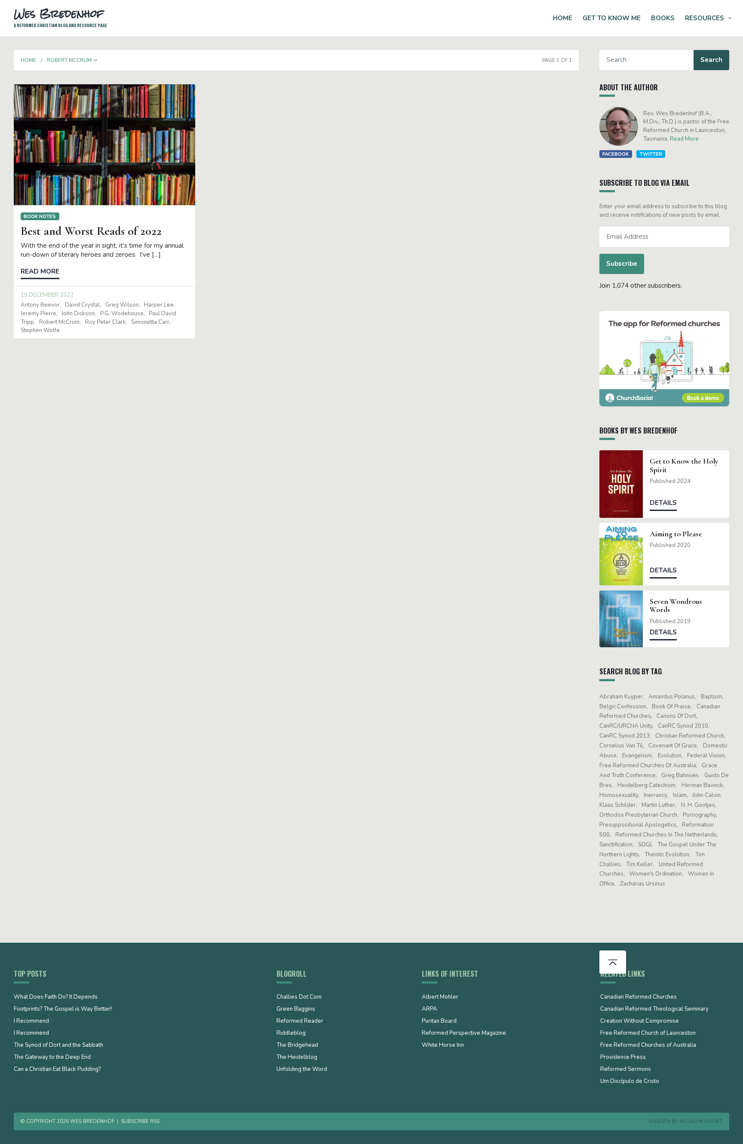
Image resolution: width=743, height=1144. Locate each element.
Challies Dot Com (299, 997)
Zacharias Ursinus (642, 884)
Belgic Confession (622, 706)
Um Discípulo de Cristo (629, 1081)
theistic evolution (667, 854)
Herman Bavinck (702, 785)
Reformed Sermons (625, 1069)
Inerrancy (655, 795)
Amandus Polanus (671, 697)
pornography (699, 815)
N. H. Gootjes (698, 805)
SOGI (644, 845)
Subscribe (621, 263)
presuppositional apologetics (637, 825)
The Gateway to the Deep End (52, 1057)
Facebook (615, 154)
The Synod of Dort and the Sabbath (58, 1045)
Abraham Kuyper (621, 697)
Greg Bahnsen (679, 775)
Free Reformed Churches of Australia (647, 765)
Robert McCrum (59, 322)
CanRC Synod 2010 (683, 726)
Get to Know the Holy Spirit (684, 465)
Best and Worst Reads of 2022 (91, 231)
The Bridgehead (297, 1045)
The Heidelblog (296, 1057)
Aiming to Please (676, 533)
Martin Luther (658, 805)
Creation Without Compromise (639, 1021)
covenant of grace (672, 746)
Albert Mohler (440, 997)
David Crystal (82, 305)
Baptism (711, 697)
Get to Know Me (612, 18)
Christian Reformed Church (689, 736)
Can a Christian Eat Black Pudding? (57, 1069)
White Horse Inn (443, 1045)
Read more (40, 271)
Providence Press (623, 1057)
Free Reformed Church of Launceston (648, 1033)
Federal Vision (706, 756)
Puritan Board (439, 1021)
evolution (670, 756)
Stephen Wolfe (40, 330)
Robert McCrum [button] (69, 60)
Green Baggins (295, 1009)
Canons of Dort (676, 716)
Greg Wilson (122, 305)
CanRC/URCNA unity (625, 726)
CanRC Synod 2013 (624, 736)
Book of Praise (671, 706)
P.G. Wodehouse (122, 313)
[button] (96, 60)
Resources (704, 18)
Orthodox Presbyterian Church (638, 815)
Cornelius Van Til (621, 746)
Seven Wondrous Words (676, 605)
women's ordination (655, 874)
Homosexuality (618, 795)
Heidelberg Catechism (646, 785)
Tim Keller (639, 864)
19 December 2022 (47, 295)
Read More (684, 139)
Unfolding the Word (301, 1069)
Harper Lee (159, 305)
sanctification (615, 845)
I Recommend (31, 1021)
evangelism (637, 756)
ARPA (429, 1009)
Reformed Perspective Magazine (464, 1033)
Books (663, 18)
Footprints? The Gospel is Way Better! (63, 1009)
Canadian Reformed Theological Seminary (654, 1009)
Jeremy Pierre (38, 313)
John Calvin (706, 795)
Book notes (40, 216)
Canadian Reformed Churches (638, 997)
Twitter (651, 154)
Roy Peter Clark (105, 322)
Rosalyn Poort (701, 1121)
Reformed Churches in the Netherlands (666, 835)
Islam (680, 795)
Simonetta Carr (150, 322)
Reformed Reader (299, 1021)
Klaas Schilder (617, 805)
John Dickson (78, 313)
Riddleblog (291, 1033)
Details (663, 502)
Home (562, 18)
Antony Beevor (40, 305)
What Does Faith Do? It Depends (56, 997)
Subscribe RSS (140, 1121)
